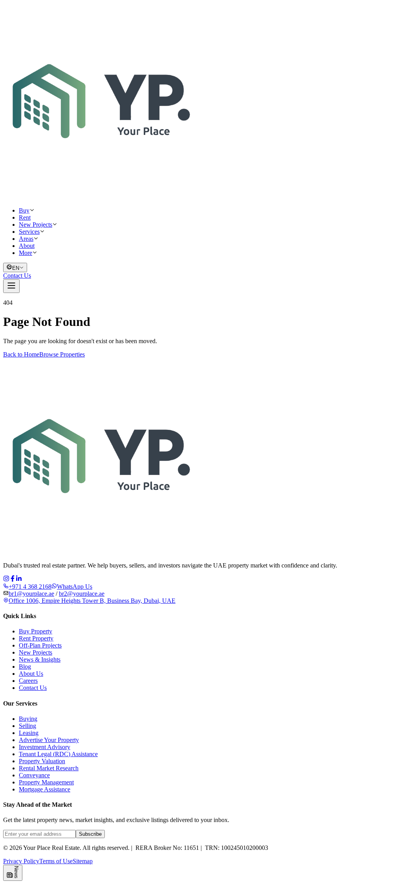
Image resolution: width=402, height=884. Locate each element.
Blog (25, 666)
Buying (28, 718)
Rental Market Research (49, 768)
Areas (26, 238)
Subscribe (90, 834)
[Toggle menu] (11, 286)
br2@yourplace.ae (81, 593)
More (25, 252)
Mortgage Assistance (44, 789)
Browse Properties (62, 354)
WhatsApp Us (74, 586)
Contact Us (17, 275)
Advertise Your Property (49, 740)
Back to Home (21, 354)
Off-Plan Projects (40, 645)
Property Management (46, 782)
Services (29, 231)
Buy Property (35, 631)
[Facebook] (12, 579)
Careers (28, 680)
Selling (27, 725)
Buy (24, 210)
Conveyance (34, 775)
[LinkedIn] (19, 579)
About (27, 245)
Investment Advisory (44, 747)
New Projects (35, 224)
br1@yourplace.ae (31, 593)
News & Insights (39, 659)
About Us (31, 673)
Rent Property (36, 638)
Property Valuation (42, 761)
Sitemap (83, 861)
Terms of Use (56, 861)
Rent (25, 217)
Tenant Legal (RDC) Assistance (58, 754)
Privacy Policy (21, 861)
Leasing (28, 732)
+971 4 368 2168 (30, 586)
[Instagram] (6, 579)
